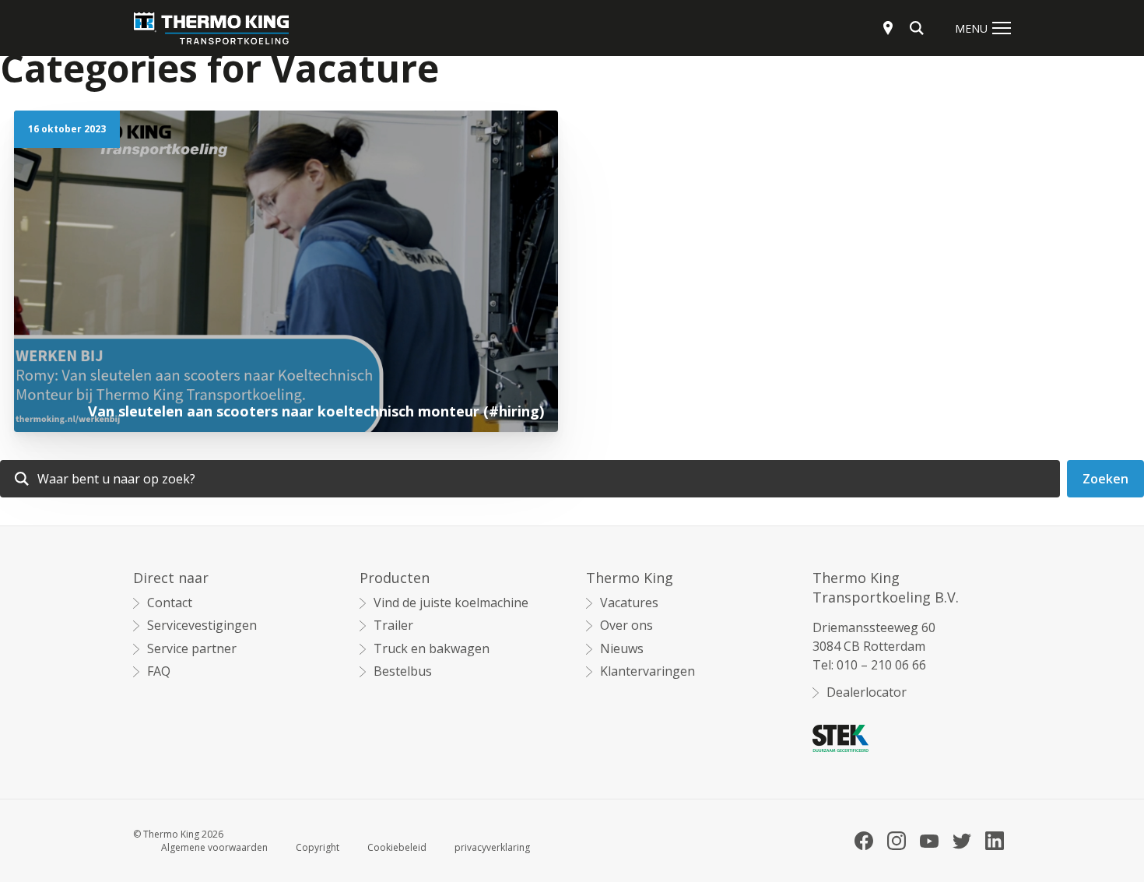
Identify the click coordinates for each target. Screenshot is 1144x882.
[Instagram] (896, 840)
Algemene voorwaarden (214, 848)
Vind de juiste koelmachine (451, 603)
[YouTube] (929, 841)
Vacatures (629, 603)
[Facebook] (863, 840)
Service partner (192, 649)
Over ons (626, 625)
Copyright (317, 848)
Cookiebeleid (396, 848)
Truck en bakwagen (432, 649)
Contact (169, 603)
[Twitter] (962, 841)
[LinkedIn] (994, 840)
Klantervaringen (647, 671)
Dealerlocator (866, 692)
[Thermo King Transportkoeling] (211, 28)
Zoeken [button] (1105, 478)
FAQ (158, 671)
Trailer (393, 625)
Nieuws (622, 649)
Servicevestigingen (202, 625)
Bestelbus (403, 671)
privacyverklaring (492, 848)
